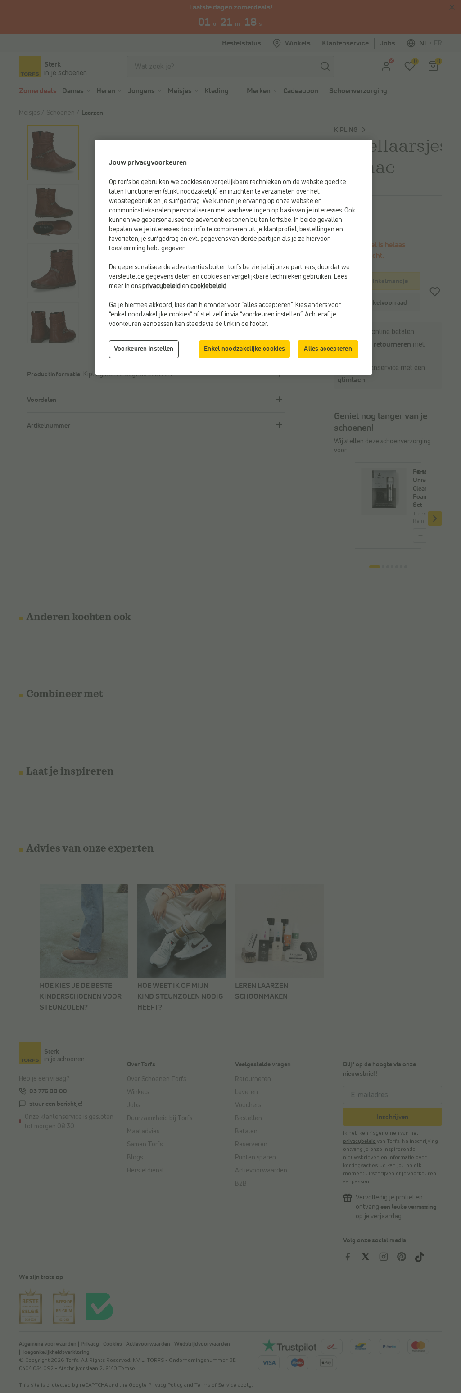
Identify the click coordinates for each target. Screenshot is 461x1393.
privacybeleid (161, 286)
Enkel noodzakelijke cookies (244, 349)
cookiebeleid (208, 286)
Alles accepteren (328, 349)
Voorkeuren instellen (144, 349)
